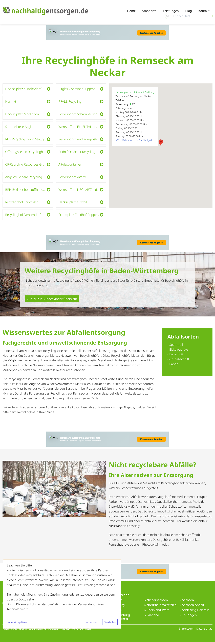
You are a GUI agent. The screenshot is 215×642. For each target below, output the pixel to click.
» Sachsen (187, 600)
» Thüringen (188, 615)
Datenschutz (204, 628)
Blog (188, 11)
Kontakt (204, 11)
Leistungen (171, 11)
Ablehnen (92, 622)
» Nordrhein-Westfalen (160, 605)
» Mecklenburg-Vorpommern (120, 616)
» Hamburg (117, 605)
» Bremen (115, 600)
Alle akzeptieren (18, 622)
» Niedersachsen (156, 600)
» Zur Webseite (124, 140)
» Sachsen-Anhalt (192, 605)
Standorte (149, 11)
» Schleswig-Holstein (194, 610)
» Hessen (115, 610)
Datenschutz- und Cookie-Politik (92, 580)
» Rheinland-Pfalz (156, 610)
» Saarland (151, 615)
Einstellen (110, 622)
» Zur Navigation (145, 140)
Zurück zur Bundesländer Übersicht (52, 299)
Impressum (186, 628)
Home (131, 11)
